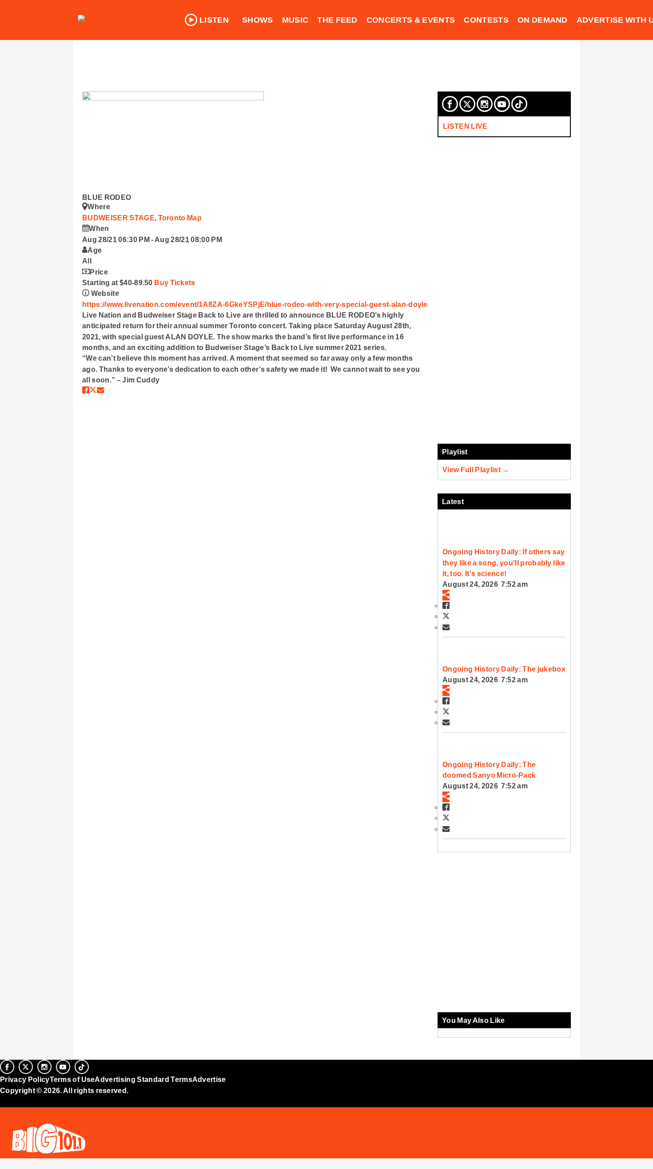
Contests (486, 20)
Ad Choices (21, 1113)
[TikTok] (519, 104)
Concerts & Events (410, 20)
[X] (467, 104)
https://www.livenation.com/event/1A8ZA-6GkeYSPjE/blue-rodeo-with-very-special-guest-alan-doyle (255, 304)
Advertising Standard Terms (143, 1079)
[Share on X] (92, 390)
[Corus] (4, 1100)
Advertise (209, 1079)
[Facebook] (450, 104)
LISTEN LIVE (465, 126)
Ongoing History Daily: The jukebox (503, 669)
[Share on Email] (100, 390)
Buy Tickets (174, 282)
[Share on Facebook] (85, 390)
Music (295, 20)
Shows (257, 20)
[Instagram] (485, 104)
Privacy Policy (25, 1079)
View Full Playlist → (476, 469)
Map (194, 218)
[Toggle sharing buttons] (446, 595)
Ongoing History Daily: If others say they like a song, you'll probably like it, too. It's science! (503, 562)
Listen (214, 20)
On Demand (543, 20)
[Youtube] (502, 104)
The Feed (337, 20)
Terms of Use (72, 1079)
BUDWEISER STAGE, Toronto (134, 218)
